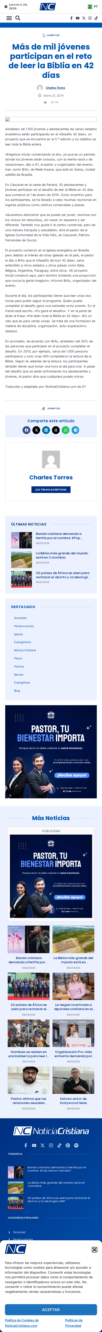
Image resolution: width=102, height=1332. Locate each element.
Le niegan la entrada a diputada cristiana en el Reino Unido (73, 1009)
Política (19, 666)
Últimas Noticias (28, 524)
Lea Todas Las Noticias (50, 489)
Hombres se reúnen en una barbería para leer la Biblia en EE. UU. (28, 1056)
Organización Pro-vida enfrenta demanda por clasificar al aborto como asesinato (73, 1058)
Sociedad (20, 618)
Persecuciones (24, 626)
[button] (94, 1249)
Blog (17, 690)
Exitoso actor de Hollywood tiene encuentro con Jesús (73, 1102)
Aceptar (51, 1309)
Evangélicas (22, 682)
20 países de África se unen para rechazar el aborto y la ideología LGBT (63, 577)
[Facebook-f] (71, 18)
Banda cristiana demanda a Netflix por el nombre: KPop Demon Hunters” (58, 537)
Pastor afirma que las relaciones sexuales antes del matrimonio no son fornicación (28, 1105)
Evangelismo (22, 642)
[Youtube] (77, 18)
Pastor (18, 658)
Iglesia (18, 634)
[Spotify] (76, 1145)
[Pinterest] (68, 1145)
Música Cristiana (25, 650)
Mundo (19, 674)
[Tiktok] (96, 18)
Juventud (53, 35)
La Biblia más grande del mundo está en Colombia (62, 555)
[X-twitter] (84, 18)
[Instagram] (90, 18)
